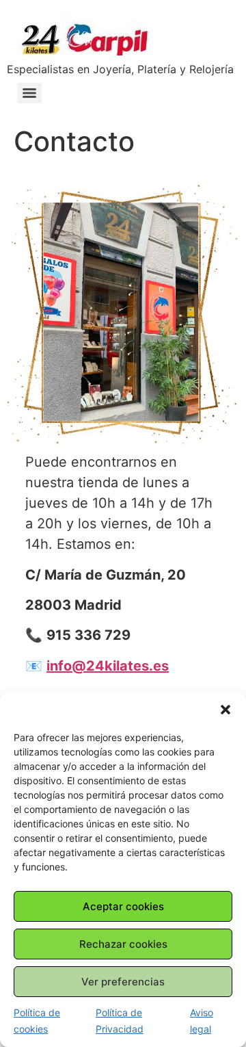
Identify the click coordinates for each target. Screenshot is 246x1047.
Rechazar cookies (123, 944)
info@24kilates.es (107, 666)
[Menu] (29, 93)
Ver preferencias (123, 981)
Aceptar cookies (123, 906)
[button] (225, 709)
